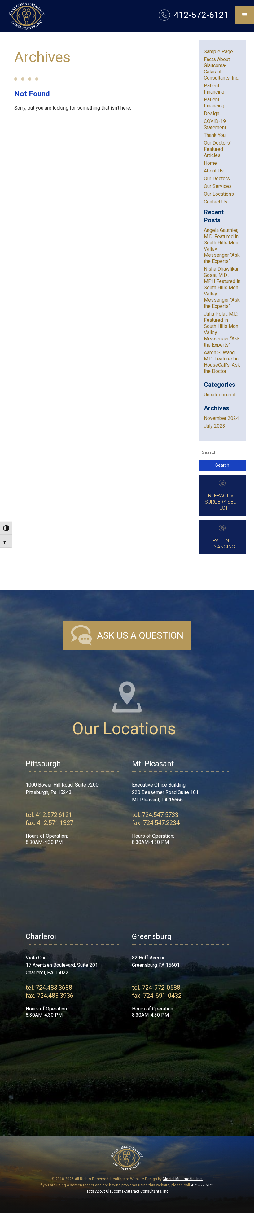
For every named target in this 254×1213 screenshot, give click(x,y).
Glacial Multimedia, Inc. (183, 1179)
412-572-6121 (202, 1185)
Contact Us (215, 202)
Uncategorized (219, 395)
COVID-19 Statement (215, 124)
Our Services (218, 186)
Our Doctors (217, 178)
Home (210, 163)
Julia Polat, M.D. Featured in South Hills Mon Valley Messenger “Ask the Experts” (222, 329)
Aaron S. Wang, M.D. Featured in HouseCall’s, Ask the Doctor (222, 362)
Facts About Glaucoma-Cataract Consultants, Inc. (221, 68)
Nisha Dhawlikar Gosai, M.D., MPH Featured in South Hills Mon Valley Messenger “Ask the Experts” (222, 287)
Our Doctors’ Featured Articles (217, 149)
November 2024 (221, 418)
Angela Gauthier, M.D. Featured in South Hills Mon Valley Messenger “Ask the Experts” (222, 245)
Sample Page (218, 52)
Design (211, 113)
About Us (214, 171)
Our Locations (219, 194)
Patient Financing (214, 89)
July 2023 (214, 426)
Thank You (215, 135)
